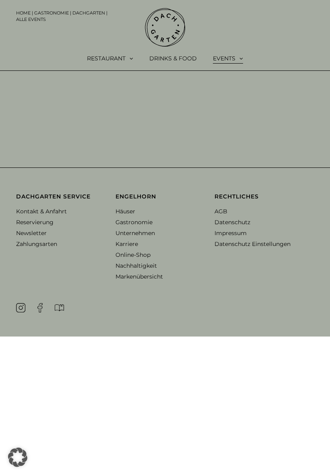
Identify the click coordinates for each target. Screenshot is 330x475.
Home (23, 13)
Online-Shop (133, 254)
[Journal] (59, 307)
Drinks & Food (173, 58)
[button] (66, 196)
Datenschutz (232, 222)
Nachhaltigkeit (136, 265)
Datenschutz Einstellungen (252, 244)
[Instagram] (20, 307)
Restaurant (106, 58)
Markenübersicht (139, 276)
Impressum (230, 233)
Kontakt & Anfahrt (41, 211)
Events (224, 58)
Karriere (127, 244)
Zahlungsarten (36, 244)
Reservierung (35, 222)
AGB (220, 211)
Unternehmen (135, 233)
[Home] (165, 27)
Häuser (125, 211)
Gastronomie (51, 13)
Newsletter (31, 233)
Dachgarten (88, 13)
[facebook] (40, 307)
